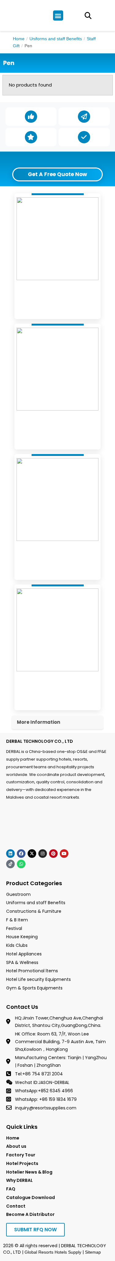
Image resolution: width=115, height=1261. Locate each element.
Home (19, 38)
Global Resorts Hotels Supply (53, 1252)
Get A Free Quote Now (57, 174)
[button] (58, 15)
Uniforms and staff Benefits (55, 38)
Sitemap (93, 1252)
